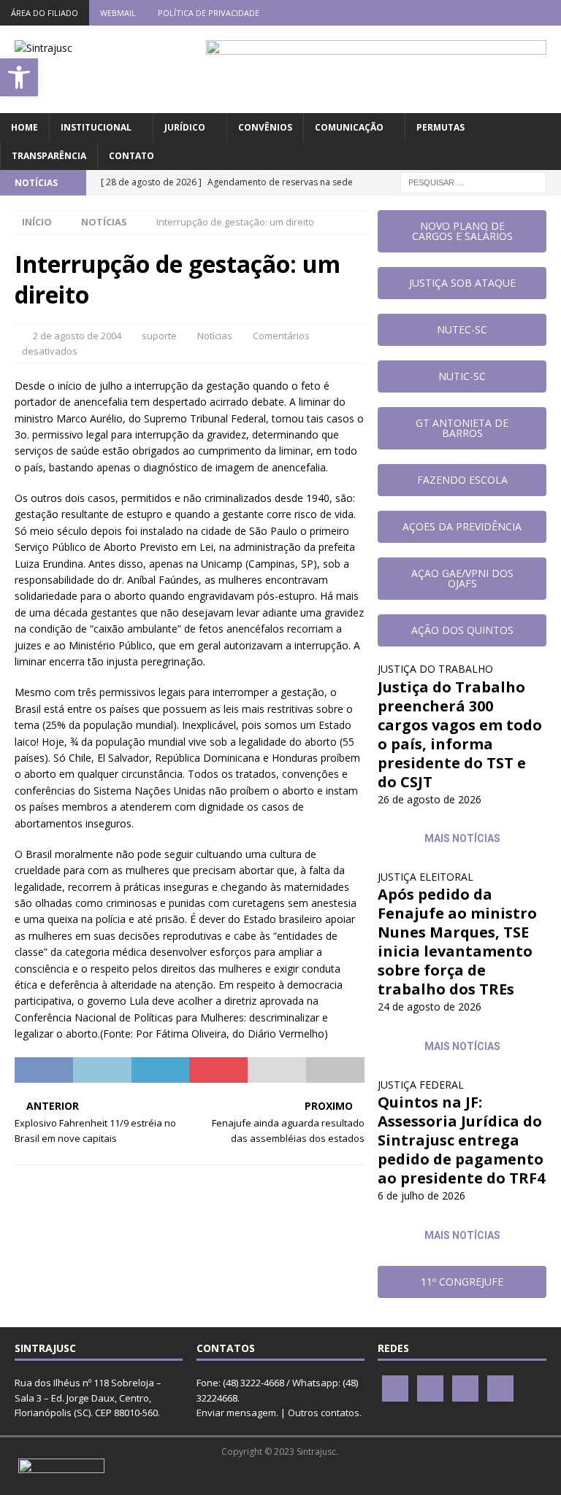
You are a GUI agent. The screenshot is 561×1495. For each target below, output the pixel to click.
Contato (131, 156)
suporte (159, 335)
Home (24, 127)
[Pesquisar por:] (473, 181)
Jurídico (184, 127)
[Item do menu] (463, 13)
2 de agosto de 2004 (77, 335)
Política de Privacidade (208, 12)
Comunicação (349, 127)
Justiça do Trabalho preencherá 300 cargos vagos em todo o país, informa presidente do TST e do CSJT (460, 734)
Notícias (214, 335)
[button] (19, 77)
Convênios (265, 127)
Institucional (96, 127)
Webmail (118, 12)
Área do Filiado (44, 12)
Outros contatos (323, 1412)
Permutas (440, 127)
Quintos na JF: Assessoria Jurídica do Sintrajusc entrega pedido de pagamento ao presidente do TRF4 (461, 1140)
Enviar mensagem (236, 1412)
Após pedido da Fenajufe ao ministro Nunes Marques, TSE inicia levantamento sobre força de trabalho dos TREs (457, 941)
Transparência (49, 156)
